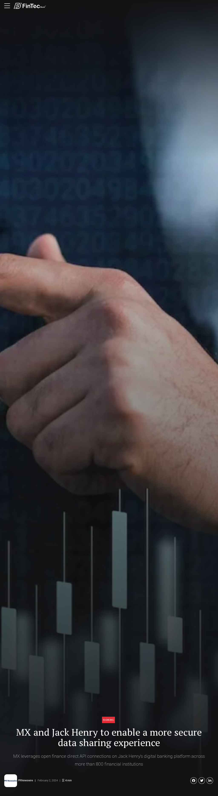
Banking (108, 719)
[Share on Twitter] (201, 780)
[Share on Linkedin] (210, 780)
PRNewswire (25, 780)
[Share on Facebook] (193, 780)
